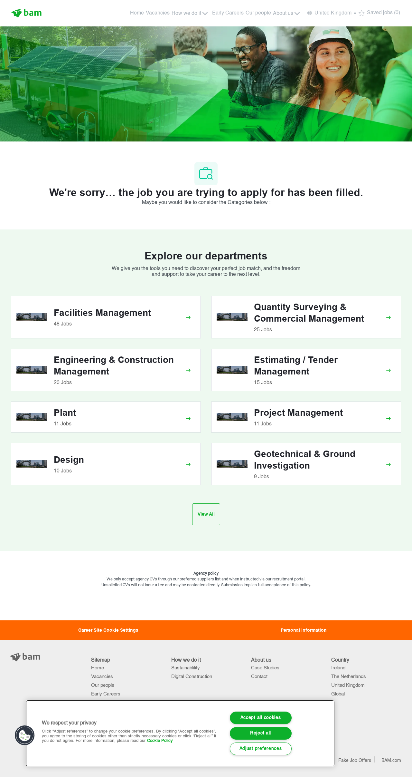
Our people (258, 13)
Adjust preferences (260, 748)
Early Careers (228, 13)
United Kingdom (348, 685)
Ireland (338, 667)
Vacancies (158, 13)
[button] (331, 13)
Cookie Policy (160, 741)
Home (137, 13)
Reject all (260, 733)
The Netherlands (348, 676)
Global (338, 694)
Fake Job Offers (354, 760)
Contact (259, 676)
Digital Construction (191, 676)
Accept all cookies (260, 717)
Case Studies (265, 667)
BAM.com (391, 760)
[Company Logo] (27, 13)
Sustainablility (185, 667)
